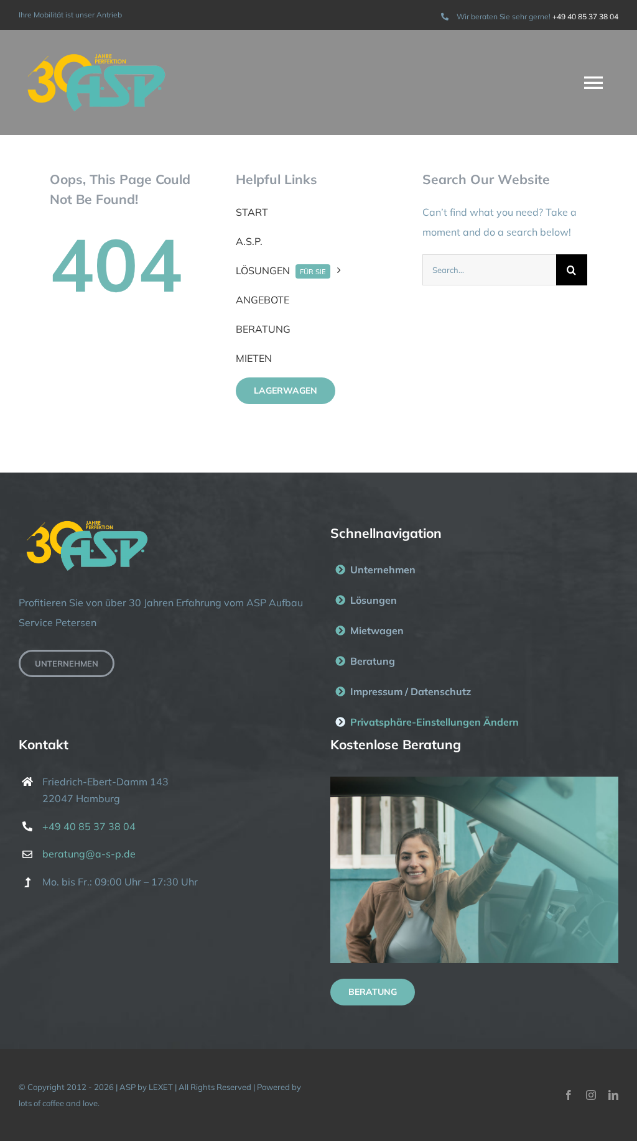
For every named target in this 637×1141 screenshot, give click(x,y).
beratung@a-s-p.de (89, 854)
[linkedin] (613, 1095)
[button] (474, 722)
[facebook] (569, 1095)
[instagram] (591, 1095)
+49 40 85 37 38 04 (585, 16)
